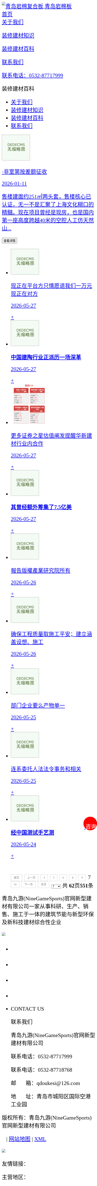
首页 (16, 877)
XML (40, 1139)
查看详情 (9, 240)
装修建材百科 (27, 118)
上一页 (31, 877)
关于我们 (21, 102)
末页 (43, 884)
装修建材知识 (27, 110)
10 (15, 884)
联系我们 (21, 126)
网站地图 (19, 1139)
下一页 (29, 884)
